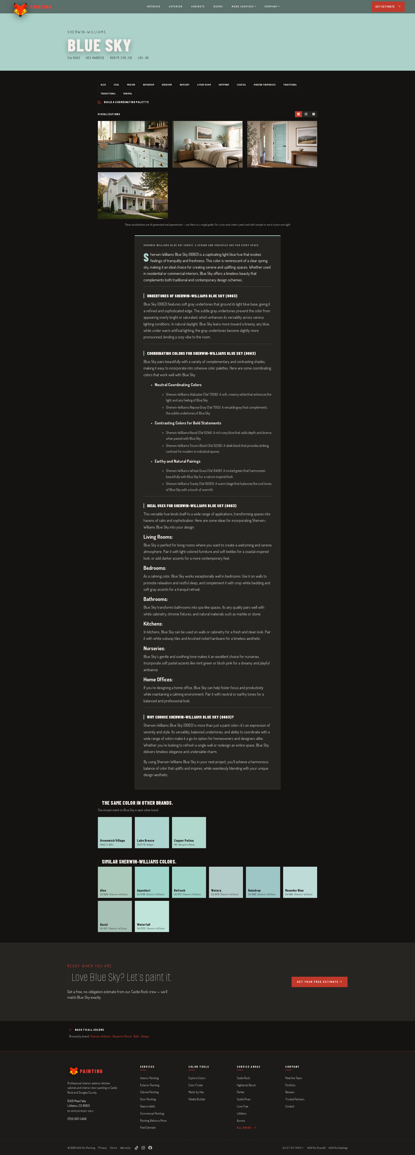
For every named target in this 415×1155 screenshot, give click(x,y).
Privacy (102, 1147)
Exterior (176, 6)
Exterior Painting (149, 1085)
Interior (153, 6)
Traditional (290, 84)
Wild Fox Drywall (316, 1147)
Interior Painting (149, 1078)
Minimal (127, 93)
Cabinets (198, 6)
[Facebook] (150, 1147)
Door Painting (148, 1099)
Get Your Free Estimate (317, 981)
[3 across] (298, 114)
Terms (113, 1147)
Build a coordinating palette (126, 102)
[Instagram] (143, 1147)
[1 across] (313, 114)
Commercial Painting (152, 1113)
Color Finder (195, 1085)
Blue (103, 84)
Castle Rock (243, 1078)
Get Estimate (385, 6)
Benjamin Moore (122, 1036)
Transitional (108, 93)
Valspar (145, 1036)
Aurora (241, 1120)
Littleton (241, 1113)
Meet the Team (293, 1078)
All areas (244, 1127)
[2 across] (306, 114)
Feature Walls (147, 1106)
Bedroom (167, 84)
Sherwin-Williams (100, 1036)
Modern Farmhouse (265, 84)
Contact (289, 1106)
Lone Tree (242, 1106)
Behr (136, 1036)
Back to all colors (89, 1029)
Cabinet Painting (149, 1092)
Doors (218, 6)
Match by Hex (196, 1092)
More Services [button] (243, 6)
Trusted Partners (294, 1099)
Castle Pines (243, 1099)
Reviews (289, 1092)
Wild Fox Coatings (338, 1147)
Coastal (241, 84)
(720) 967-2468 (76, 1119)
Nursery (185, 84)
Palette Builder (196, 1099)
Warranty (125, 1147)
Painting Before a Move (153, 1120)
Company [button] (271, 6)
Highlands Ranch (246, 1085)
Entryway (224, 84)
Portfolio (290, 1085)
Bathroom (148, 84)
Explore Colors (196, 1078)
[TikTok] (136, 1147)
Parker (240, 1092)
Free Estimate (147, 1127)
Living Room (204, 84)
